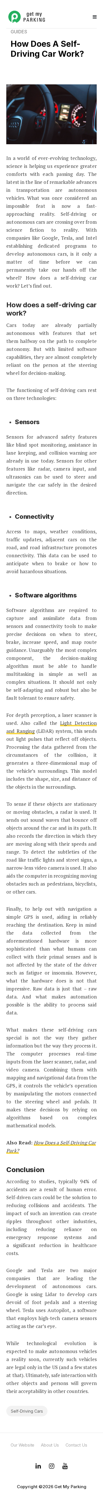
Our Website (22, 1445)
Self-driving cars (27, 1411)
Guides (19, 31)
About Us (50, 1445)
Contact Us (76, 1445)
